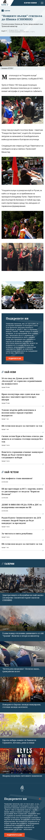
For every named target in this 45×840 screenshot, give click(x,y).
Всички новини (30, 3)
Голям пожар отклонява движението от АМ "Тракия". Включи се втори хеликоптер (23, 634)
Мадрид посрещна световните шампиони (22, 776)
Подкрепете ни (15, 358)
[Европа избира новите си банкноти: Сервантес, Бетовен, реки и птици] (22, 725)
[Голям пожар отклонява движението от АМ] (22, 618)
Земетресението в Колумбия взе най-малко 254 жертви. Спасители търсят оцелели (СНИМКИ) (22, 597)
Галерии (7, 11)
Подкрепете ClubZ (14, 835)
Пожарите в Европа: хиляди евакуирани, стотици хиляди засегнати (21, 705)
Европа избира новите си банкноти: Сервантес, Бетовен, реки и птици (19, 741)
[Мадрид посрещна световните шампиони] (22, 761)
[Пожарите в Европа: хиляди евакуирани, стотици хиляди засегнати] (22, 689)
